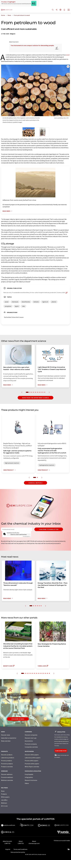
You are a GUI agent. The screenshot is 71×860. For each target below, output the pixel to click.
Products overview (7, 767)
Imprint (7, 849)
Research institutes (31, 780)
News (3, 791)
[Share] (56, 10)
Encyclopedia (29, 774)
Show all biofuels (35, 483)
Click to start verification (19, 534)
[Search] (52, 10)
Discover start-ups (30, 738)
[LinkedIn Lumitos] (68, 849)
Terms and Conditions (20, 849)
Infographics (29, 777)
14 (47, 673)
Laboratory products (7, 758)
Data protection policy (18, 852)
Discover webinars (6, 774)
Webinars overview (7, 780)
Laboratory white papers (32, 758)
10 (44, 392)
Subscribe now (60, 751)
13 (45, 673)
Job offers (4, 800)
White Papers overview (32, 767)
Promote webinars (7, 777)
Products (4, 794)
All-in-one (4, 806)
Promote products (7, 764)
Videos (27, 783)
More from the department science (35, 398)
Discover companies (31, 735)
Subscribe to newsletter (48, 529)
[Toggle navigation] (68, 10)
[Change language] (60, 10)
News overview (5, 741)
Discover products (6, 755)
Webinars (4, 803)
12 (43, 673)
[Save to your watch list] (64, 10)
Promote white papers (32, 764)
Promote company (31, 744)
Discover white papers (32, 755)
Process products (6, 761)
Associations (29, 741)
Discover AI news (18, 719)
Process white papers (31, 761)
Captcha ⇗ (26, 536)
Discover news (5, 735)
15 (49, 673)
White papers (5, 797)
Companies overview (31, 747)
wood (67, 55)
